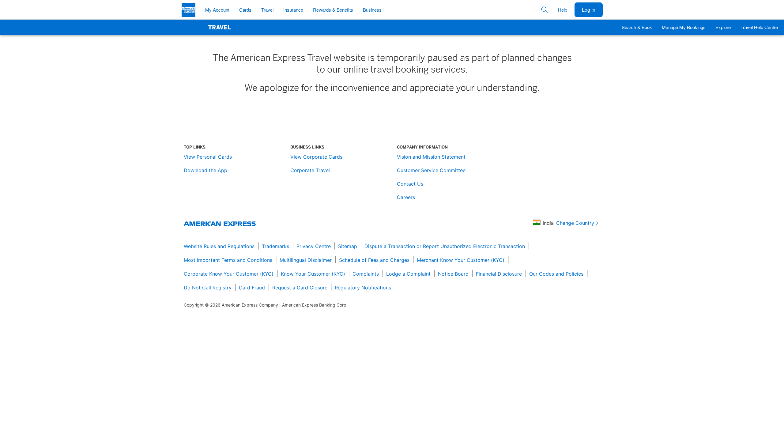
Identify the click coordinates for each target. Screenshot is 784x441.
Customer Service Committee (431, 170)
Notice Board (453, 274)
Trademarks (275, 246)
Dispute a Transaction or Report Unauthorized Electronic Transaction (444, 246)
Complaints (365, 274)
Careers (406, 197)
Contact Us (410, 184)
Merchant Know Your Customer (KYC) (460, 260)
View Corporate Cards (316, 157)
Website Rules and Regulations (219, 246)
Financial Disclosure (499, 274)
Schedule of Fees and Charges (374, 260)
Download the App (205, 170)
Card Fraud (252, 288)
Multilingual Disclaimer (306, 260)
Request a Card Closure (299, 288)
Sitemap (347, 246)
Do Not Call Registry (208, 288)
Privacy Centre (313, 246)
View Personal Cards (208, 157)
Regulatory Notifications (363, 288)
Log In (588, 9)
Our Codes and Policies (556, 274)
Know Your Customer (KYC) (313, 274)
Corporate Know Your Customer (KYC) (228, 274)
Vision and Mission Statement (431, 157)
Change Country (575, 223)
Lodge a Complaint (408, 274)
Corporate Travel (310, 170)
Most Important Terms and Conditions (228, 260)
